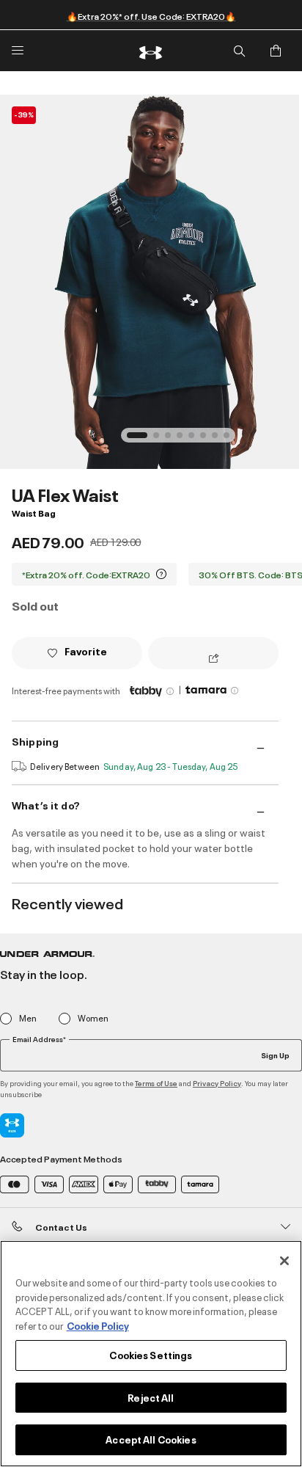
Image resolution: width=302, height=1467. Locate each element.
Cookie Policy (98, 1325)
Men (28, 1018)
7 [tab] (219, 439)
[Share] (213, 659)
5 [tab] (195, 439)
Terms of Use (156, 1083)
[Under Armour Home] (151, 50)
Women (93, 1018)
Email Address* (39, 1039)
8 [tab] (231, 439)
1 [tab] (134, 439)
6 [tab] (207, 439)
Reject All (151, 1397)
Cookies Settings (150, 1354)
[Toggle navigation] (17, 50)
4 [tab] (184, 439)
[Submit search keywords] (239, 50)
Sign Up (275, 1054)
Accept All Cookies (151, 1439)
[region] (151, 1353)
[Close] (284, 1261)
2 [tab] (160, 439)
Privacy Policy (217, 1083)
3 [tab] (172, 439)
